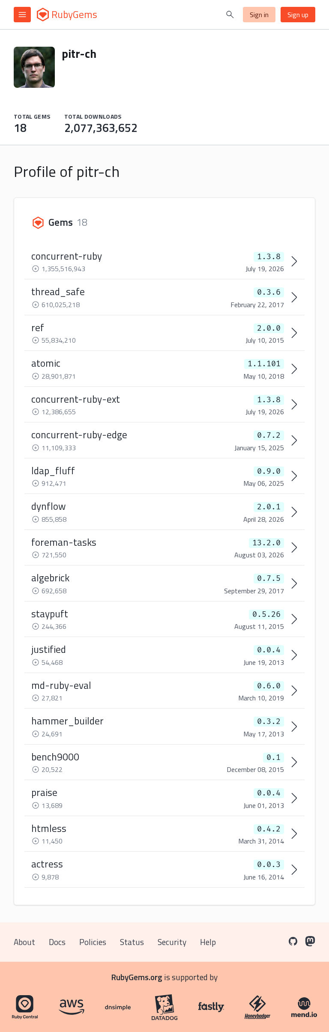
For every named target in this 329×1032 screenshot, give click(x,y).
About (24, 942)
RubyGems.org (136, 977)
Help (208, 942)
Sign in (259, 14)
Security (172, 942)
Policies (92, 942)
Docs (57, 942)
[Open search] (230, 14)
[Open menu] (22, 14)
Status (132, 942)
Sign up (297, 14)
